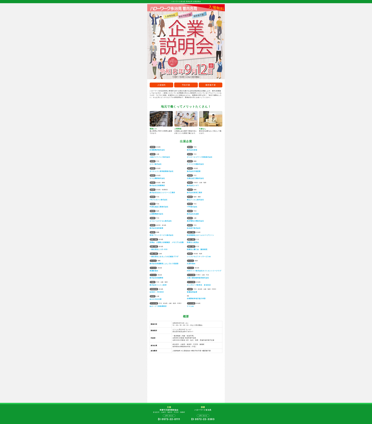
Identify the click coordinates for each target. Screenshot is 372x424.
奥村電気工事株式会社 (195, 221)
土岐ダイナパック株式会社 (160, 157)
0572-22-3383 (204, 419)
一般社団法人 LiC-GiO (158, 249)
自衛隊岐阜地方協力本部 (196, 298)
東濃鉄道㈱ (154, 271)
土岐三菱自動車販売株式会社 (198, 278)
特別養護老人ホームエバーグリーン (200, 235)
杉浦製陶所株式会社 (157, 150)
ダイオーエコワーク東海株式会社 (199, 157)
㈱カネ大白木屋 (156, 299)
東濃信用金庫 (192, 292)
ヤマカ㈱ (190, 306)
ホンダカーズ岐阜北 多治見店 (199, 285)
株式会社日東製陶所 (157, 185)
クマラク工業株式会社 (195, 164)
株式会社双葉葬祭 (156, 278)
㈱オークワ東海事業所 (158, 306)
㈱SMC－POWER (157, 292)
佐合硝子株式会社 (194, 228)
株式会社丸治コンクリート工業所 (162, 192)
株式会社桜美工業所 (194, 192)
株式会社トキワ (193, 185)
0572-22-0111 (171, 419)
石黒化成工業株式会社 (195, 178)
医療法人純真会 (193, 242)
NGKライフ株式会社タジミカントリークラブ (204, 271)
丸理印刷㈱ (191, 263)
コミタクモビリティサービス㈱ (199, 256)
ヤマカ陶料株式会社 (157, 178)
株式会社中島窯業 (194, 171)
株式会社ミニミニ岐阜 (158, 285)
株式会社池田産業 (156, 228)
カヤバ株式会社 (156, 164)
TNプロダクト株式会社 (158, 200)
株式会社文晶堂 (193, 214)
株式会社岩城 (192, 150)
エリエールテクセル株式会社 (161, 221)
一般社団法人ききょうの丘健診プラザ (164, 256)
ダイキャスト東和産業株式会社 (161, 171)
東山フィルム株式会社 (195, 200)
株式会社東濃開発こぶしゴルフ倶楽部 (164, 263)
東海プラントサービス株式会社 (161, 235)
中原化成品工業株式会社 (159, 207)
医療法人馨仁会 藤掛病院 (197, 249)
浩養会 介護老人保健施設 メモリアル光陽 (167, 242)
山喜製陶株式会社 (156, 214)
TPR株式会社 (192, 207)
